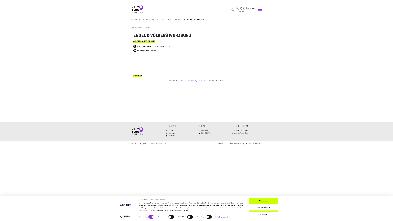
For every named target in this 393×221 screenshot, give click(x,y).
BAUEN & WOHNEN (158, 19)
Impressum (222, 143)
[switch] (171, 217)
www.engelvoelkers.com (146, 50)
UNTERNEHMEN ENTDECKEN (140, 19)
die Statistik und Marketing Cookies (191, 81)
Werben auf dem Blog (240, 133)
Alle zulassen (264, 201)
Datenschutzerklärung (236, 143)
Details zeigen (220, 217)
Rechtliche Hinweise (253, 143)
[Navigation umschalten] (259, 9)
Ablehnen (263, 214)
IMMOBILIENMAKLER (174, 19)
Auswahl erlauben (263, 208)
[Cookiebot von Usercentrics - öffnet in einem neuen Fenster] (125, 217)
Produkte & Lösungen (240, 130)
